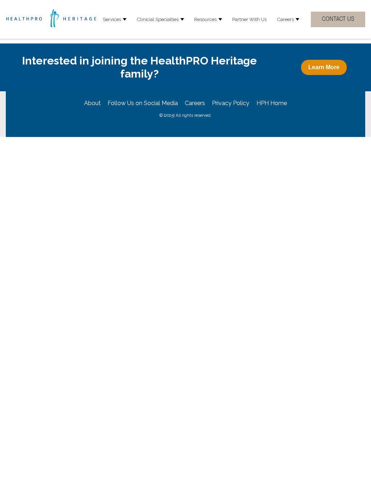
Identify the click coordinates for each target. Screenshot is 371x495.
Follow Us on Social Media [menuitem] (143, 103)
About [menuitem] (92, 103)
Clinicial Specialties (158, 19)
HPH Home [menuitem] (272, 103)
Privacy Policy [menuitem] (230, 103)
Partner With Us (249, 19)
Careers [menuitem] (195, 103)
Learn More (323, 67)
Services (112, 19)
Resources (205, 19)
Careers (285, 19)
